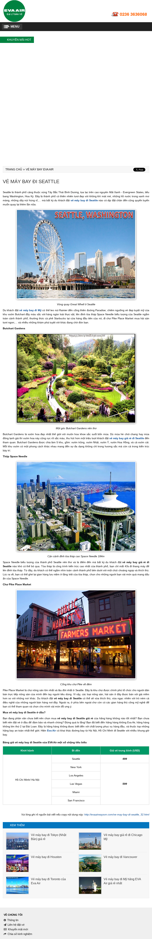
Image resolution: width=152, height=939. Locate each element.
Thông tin (12, 920)
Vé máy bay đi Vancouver (120, 857)
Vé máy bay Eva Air (40, 169)
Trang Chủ (13, 169)
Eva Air (51, 730)
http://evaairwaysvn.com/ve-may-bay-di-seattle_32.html (116, 814)
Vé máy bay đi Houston (46, 857)
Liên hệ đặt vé (16, 924)
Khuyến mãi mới (18, 929)
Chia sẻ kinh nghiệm (20, 933)
